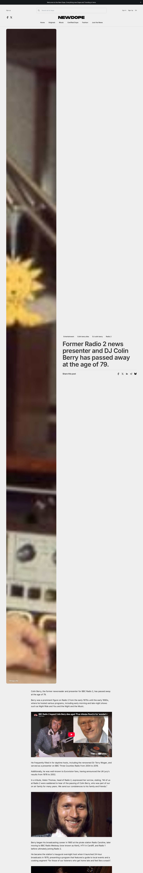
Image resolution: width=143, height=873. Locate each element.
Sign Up (130, 10)
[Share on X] (122, 374)
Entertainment (68, 336)
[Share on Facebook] (118, 374)
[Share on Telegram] (131, 374)
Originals (52, 22)
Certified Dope (73, 22)
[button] (71, 10)
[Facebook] (7, 17)
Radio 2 (108, 336)
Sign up (8, 10)
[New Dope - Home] (71, 17)
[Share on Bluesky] (135, 374)
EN (136, 10)
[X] (11, 17)
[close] (140, 2)
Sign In (124, 10)
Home (42, 22)
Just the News (97, 22)
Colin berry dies (83, 336)
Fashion (85, 22)
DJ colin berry (97, 336)
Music (61, 22)
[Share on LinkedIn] (126, 374)
